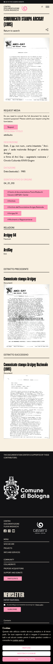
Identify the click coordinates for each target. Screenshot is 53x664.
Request (11, 127)
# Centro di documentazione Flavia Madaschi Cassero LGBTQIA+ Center (25, 193)
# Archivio (11, 201)
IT (42, 7)
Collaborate (10, 564)
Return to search (12, 31)
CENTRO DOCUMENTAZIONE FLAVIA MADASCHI (11, 8)
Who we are (9, 544)
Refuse (26, 648)
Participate (13, 579)
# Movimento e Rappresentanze (20, 219)
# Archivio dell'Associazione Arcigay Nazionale (26, 207)
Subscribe (12, 609)
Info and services (12, 552)
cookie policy (18, 640)
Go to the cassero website (14, 2)
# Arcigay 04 (13, 213)
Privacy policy (39, 605)
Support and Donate (13, 573)
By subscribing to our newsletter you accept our (21, 605)
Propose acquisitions (14, 568)
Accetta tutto (26, 659)
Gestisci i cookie (26, 653)
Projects (8, 548)
